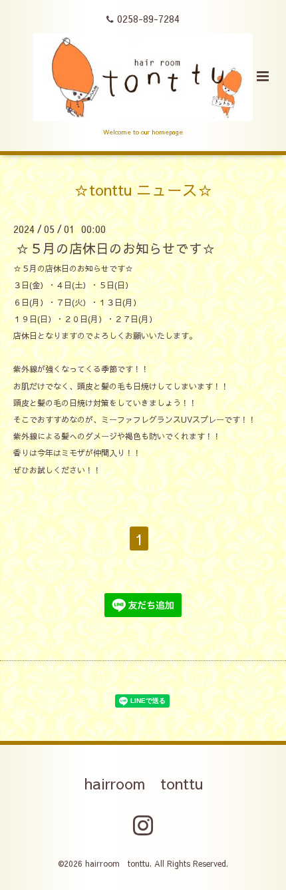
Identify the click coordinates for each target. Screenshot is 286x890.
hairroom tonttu (143, 783)
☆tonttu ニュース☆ (143, 188)
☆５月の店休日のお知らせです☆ (115, 248)
